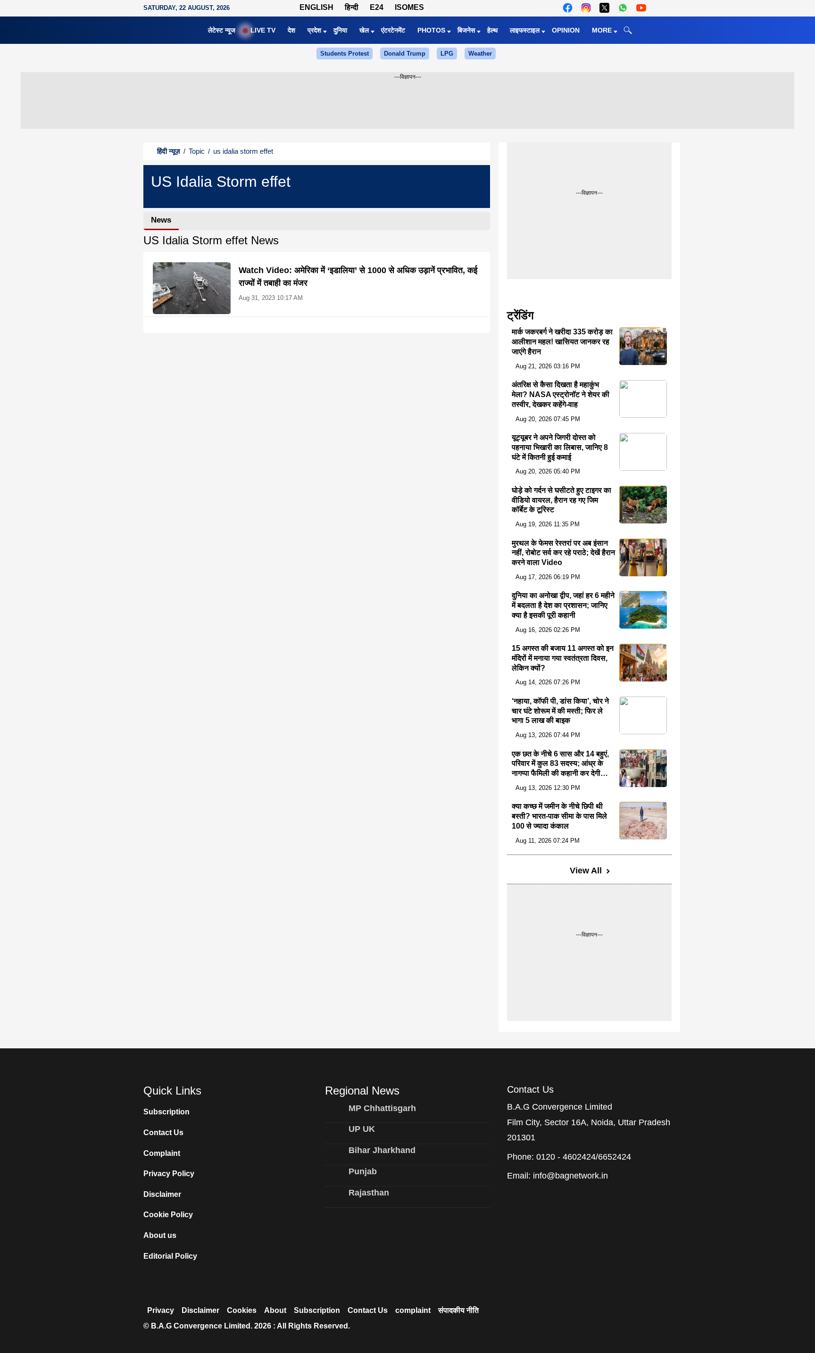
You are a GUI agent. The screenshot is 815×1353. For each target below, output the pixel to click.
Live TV (262, 30)
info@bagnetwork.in (570, 1175)
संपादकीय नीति (458, 1310)
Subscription (166, 1112)
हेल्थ (492, 30)
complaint (413, 1310)
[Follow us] (661, 7)
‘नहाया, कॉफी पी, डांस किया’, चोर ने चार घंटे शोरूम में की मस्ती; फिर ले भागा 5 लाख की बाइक (560, 711)
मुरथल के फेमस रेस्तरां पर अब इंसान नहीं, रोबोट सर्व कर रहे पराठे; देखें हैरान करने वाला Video (563, 553)
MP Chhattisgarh (382, 1108)
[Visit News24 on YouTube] (641, 8)
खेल (364, 30)
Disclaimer (162, 1194)
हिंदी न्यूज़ (168, 151)
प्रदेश (314, 30)
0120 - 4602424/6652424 (583, 1157)
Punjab (363, 1171)
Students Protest (344, 53)
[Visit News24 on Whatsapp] (623, 8)
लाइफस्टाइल (525, 30)
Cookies (242, 1310)
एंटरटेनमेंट (393, 30)
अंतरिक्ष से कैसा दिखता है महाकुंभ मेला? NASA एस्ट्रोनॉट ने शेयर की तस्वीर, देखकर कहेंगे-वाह (560, 394)
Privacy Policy (168, 1174)
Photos (431, 30)
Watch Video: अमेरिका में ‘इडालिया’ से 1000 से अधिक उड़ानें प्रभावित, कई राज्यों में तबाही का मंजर (358, 277)
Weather (480, 53)
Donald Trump (404, 53)
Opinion (566, 30)
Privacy (160, 1310)
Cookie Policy (168, 1215)
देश (291, 30)
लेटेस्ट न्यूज (221, 30)
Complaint (161, 1153)
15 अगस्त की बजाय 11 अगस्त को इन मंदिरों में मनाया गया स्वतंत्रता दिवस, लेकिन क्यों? (563, 658)
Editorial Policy (170, 1256)
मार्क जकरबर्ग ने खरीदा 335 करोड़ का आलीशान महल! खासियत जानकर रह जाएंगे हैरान (562, 342)
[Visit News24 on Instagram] (586, 8)
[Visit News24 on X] (604, 8)
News (161, 220)
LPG (447, 53)
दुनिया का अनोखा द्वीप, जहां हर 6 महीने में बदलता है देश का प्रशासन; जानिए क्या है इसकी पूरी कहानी (563, 605)
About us (159, 1235)
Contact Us (163, 1133)
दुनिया (340, 30)
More (602, 30)
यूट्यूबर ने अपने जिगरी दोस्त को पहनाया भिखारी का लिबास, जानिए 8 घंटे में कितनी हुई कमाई (560, 447)
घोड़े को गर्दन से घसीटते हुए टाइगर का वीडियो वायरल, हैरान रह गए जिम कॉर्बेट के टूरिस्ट (561, 500)
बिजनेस (466, 30)
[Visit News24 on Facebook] (568, 8)
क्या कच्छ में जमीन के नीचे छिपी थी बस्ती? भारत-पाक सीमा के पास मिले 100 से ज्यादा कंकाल (559, 816)
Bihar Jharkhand (382, 1150)
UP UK (362, 1129)
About (275, 1310)
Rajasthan (369, 1192)
